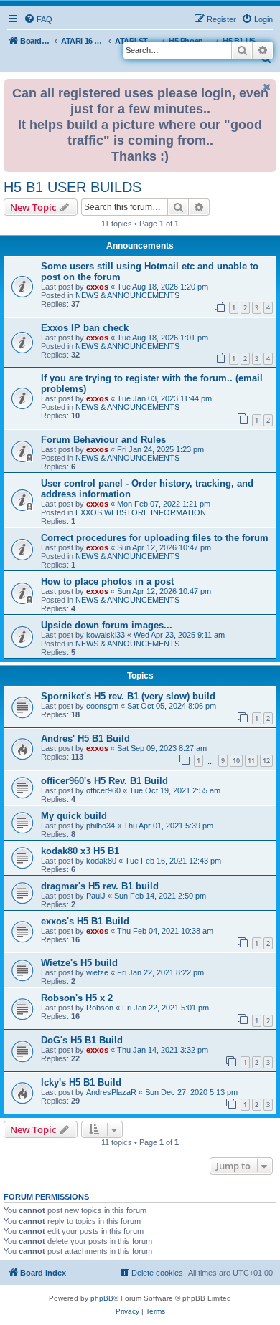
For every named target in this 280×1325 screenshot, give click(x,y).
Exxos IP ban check (85, 327)
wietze (97, 972)
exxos (97, 286)
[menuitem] (38, 19)
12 (266, 760)
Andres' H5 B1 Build (85, 738)
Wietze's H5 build (79, 962)
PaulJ (96, 895)
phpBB (101, 1298)
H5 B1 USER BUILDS (72, 187)
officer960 (103, 790)
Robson (99, 1007)
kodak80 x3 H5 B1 (80, 851)
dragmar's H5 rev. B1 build (100, 886)
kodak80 (101, 860)
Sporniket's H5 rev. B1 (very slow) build (128, 696)
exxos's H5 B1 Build (85, 921)
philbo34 (100, 825)
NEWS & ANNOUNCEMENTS (127, 295)
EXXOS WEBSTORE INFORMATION (140, 512)
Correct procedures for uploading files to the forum (155, 537)
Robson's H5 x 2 (77, 997)
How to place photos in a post (107, 581)
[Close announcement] (267, 87)
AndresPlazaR (111, 1092)
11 (251, 760)
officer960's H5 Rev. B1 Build (104, 780)
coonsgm (102, 706)
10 (236, 760)
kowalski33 (105, 635)
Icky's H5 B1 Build (81, 1082)
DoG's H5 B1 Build (82, 1040)
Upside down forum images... (106, 625)
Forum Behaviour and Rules (103, 439)
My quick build (74, 815)
